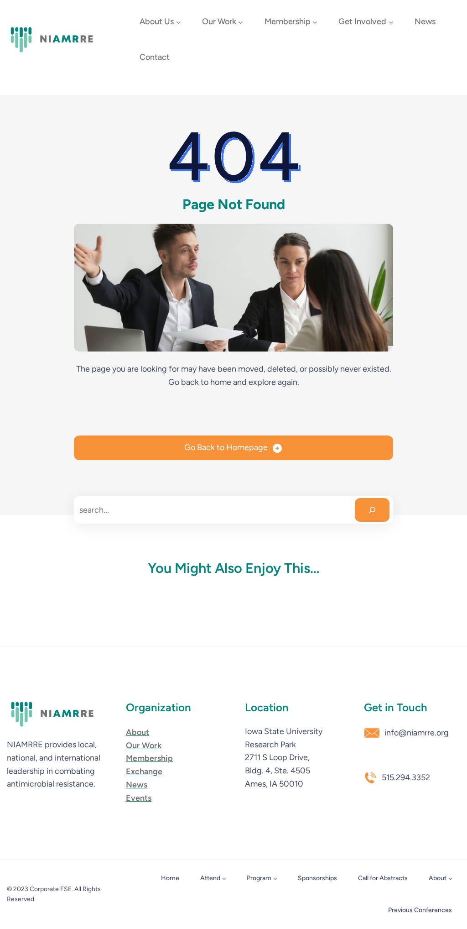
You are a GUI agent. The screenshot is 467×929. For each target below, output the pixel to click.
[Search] (372, 510)
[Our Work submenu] (240, 22)
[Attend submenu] (224, 878)
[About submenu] (450, 878)
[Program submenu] (275, 878)
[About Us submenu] (178, 22)
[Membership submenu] (314, 22)
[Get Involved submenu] (391, 22)
